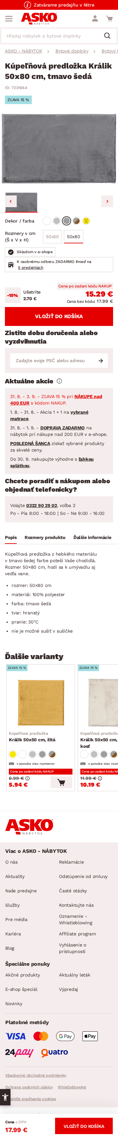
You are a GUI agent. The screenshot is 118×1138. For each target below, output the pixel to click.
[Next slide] (107, 201)
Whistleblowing (72, 1087)
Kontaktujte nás (76, 905)
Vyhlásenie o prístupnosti (72, 948)
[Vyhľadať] (110, 36)
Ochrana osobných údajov (28, 1087)
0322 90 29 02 (41, 505)
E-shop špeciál (21, 989)
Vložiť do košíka (59, 316)
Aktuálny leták (74, 974)
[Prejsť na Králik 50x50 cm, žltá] (41, 703)
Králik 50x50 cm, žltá (32, 736)
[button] (21, 202)
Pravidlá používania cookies (30, 1099)
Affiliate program (77, 933)
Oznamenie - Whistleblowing (75, 919)
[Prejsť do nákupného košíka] (109, 18)
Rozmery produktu (45, 537)
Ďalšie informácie (92, 537)
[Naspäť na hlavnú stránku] (39, 18)
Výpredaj (68, 989)
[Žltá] (86, 221)
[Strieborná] (57, 221)
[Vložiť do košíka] (61, 782)
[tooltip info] (59, 381)
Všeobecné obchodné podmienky (35, 1075)
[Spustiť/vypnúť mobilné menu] (9, 18)
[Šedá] (66, 221)
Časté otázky (73, 890)
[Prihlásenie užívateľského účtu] (95, 18)
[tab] (11, 538)
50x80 (73, 236)
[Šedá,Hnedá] (76, 221)
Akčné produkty (22, 974)
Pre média (16, 919)
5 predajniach (30, 267)
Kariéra (13, 933)
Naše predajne (21, 890)
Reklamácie (71, 862)
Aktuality (15, 876)
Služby (12, 905)
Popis (11, 537)
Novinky (13, 1003)
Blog (9, 948)
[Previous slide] (11, 201)
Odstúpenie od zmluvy (83, 876)
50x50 (52, 236)
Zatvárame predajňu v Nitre (64, 5)
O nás (11, 862)
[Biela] (47, 221)
